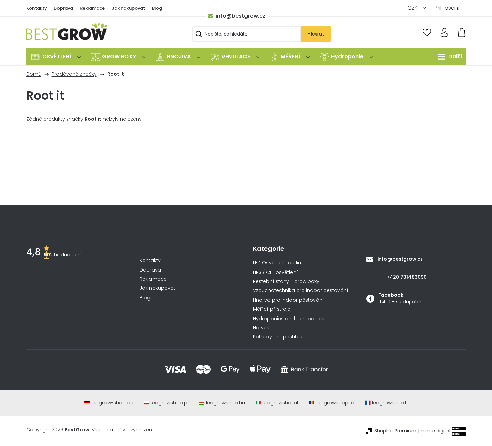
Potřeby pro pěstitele (278, 337)
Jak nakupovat (128, 8)
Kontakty (36, 8)
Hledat (315, 33)
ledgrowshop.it (281, 403)
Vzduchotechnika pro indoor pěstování (300, 290)
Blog (157, 8)
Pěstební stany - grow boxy (286, 281)
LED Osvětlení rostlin (277, 263)
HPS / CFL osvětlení (275, 272)
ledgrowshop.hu (225, 403)
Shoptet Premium (395, 431)
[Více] (448, 56)
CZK (413, 8)
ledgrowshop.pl (169, 403)
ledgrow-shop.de (112, 403)
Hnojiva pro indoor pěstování (288, 300)
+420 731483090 (406, 277)
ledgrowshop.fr (390, 403)
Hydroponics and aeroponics (288, 318)
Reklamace (92, 8)
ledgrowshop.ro (335, 403)
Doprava (63, 8)
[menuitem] (56, 56)
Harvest (262, 328)
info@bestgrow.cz (240, 16)
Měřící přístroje (271, 309)
